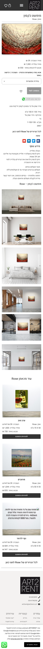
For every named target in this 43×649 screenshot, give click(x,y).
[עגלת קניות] (9, 5)
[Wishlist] (6, 5)
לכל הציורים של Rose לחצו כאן (27, 131)
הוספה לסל (34, 90)
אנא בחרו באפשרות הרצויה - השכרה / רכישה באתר (22, 74)
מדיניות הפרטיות (16, 639)
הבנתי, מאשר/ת (32, 644)
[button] (21, 5)
